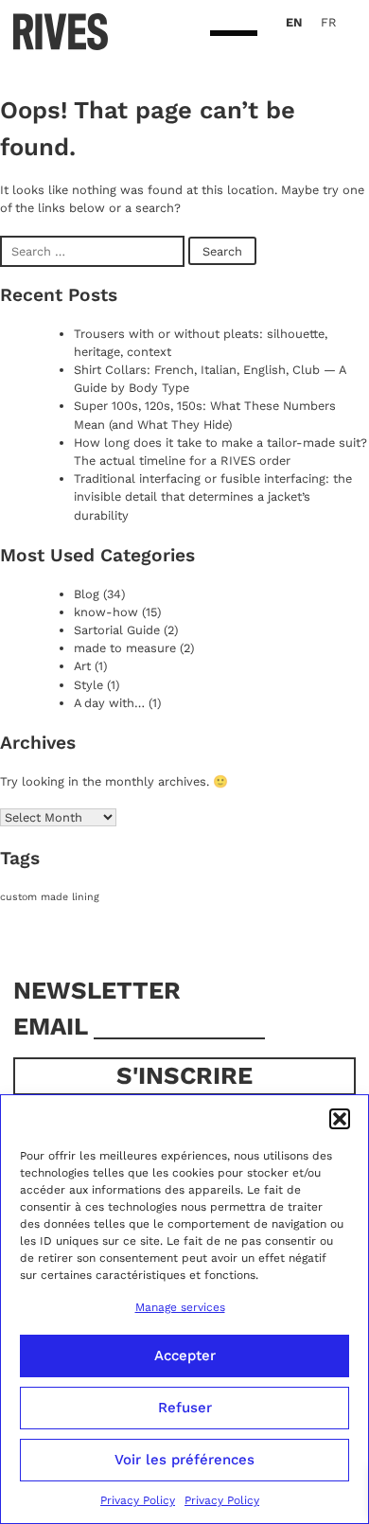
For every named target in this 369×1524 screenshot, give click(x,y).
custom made (34, 897)
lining (85, 897)
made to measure (125, 648)
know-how (106, 612)
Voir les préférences (184, 1459)
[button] (339, 1118)
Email (53, 1026)
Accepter (185, 1355)
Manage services (180, 1307)
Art (82, 666)
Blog (86, 594)
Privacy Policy (137, 1500)
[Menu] (233, 34)
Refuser (185, 1407)
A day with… (109, 703)
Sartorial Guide (117, 630)
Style (88, 685)
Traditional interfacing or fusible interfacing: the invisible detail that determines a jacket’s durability (213, 496)
